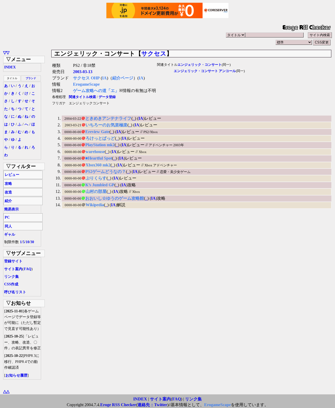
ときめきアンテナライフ (108, 118)
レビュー (12, 175)
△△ (6, 391)
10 (27, 242)
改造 (8, 192)
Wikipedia (95, 205)
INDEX (10, 67)
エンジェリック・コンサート (199, 65)
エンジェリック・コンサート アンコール (205, 71)
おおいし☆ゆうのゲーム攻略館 (114, 198)
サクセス (153, 53)
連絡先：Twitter (152, 404)
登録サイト (13, 261)
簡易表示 (11, 209)
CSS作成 (11, 284)
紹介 (8, 201)
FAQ (27, 269)
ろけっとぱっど (100, 138)
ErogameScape (86, 84)
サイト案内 (13, 269)
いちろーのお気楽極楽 (106, 125)
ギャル (9, 234)
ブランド (31, 78)
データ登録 (107, 97)
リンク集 (11, 277)
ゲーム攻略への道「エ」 (96, 90)
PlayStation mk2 (100, 145)
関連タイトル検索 (82, 97)
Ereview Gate (97, 131)
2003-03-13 (82, 71)
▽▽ (6, 52)
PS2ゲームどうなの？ (105, 171)
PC (7, 217)
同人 (8, 226)
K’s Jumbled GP (99, 185)
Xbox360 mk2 (98, 165)
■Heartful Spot (98, 158)
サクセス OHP (86, 78)
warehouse (95, 151)
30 (32, 242)
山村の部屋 (96, 191)
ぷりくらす (96, 178)
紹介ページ (122, 78)
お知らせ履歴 (16, 375)
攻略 (8, 184)
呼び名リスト (15, 292)
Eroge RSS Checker (118, 404)
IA (104, 78)
